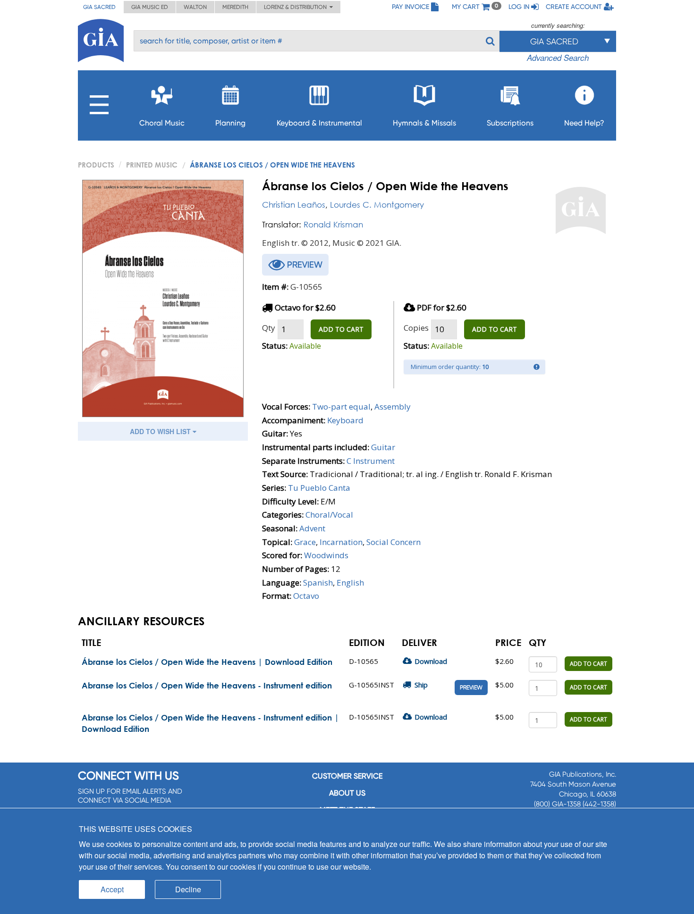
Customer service (347, 775)
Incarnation (341, 542)
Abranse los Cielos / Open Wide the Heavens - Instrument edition (207, 685)
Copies (416, 327)
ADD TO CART (341, 329)
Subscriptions (510, 122)
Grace (305, 542)
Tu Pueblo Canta (319, 487)
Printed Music (152, 164)
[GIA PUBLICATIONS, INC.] (101, 39)
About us (347, 792)
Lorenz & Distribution (297, 7)
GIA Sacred (99, 7)
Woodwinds (326, 555)
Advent (312, 528)
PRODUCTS (96, 164)
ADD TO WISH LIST (161, 431)
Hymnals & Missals (424, 122)
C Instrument (371, 460)
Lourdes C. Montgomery (377, 205)
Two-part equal (341, 406)
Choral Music (162, 122)
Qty (268, 327)
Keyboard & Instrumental (319, 122)
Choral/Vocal (329, 514)
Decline (188, 889)
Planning (230, 122)
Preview (471, 687)
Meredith (235, 7)
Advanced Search (558, 57)
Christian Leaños (293, 205)
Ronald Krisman (333, 224)
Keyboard (345, 420)
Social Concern (393, 542)
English (350, 582)
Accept (112, 889)
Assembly (392, 406)
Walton (195, 7)
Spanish (318, 582)
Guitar (383, 447)
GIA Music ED (149, 7)
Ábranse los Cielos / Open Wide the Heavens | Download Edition (207, 661)
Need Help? (584, 122)
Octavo (306, 595)
